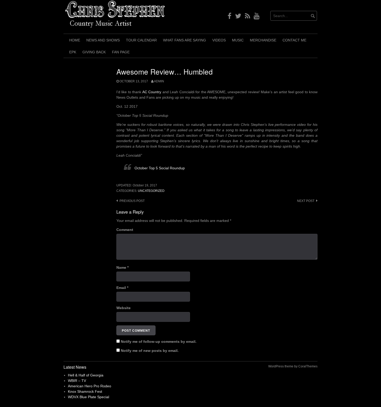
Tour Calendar (141, 40)
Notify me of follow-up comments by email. (158, 341)
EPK (72, 52)
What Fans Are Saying (184, 40)
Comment (124, 230)
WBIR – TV (77, 381)
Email (122, 288)
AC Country (151, 92)
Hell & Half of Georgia (85, 375)
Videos (219, 40)
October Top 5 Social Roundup (160, 168)
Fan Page (121, 52)
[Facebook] (229, 17)
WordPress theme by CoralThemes (293, 366)
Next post (305, 201)
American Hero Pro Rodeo (89, 386)
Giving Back (94, 52)
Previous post (132, 201)
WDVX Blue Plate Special (88, 397)
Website (123, 308)
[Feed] (247, 17)
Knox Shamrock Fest (85, 391)
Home (74, 40)
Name (122, 267)
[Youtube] (256, 17)
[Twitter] (238, 17)
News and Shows (103, 40)
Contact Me (294, 40)
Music (238, 40)
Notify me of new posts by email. (150, 350)
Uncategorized (151, 191)
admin (159, 81)
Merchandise (263, 40)
